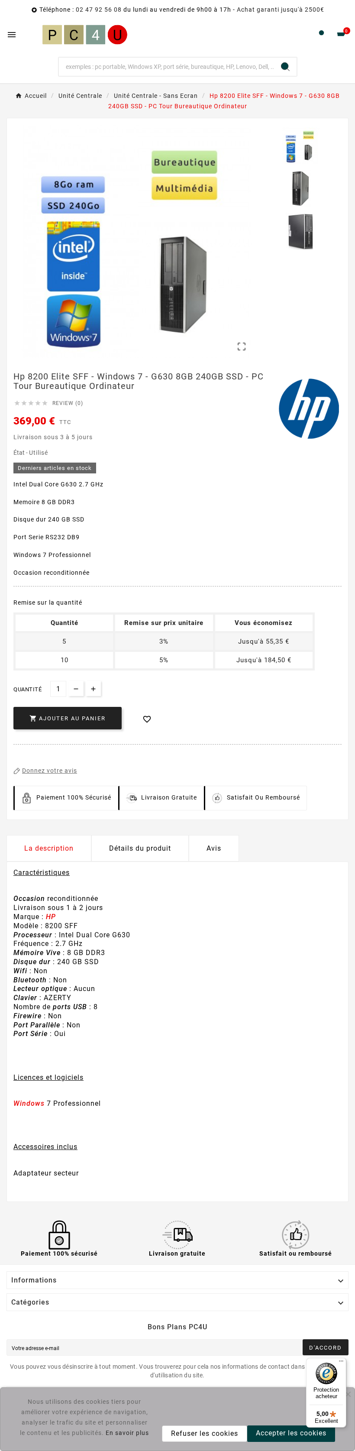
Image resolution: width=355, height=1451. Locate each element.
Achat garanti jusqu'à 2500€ (280, 9)
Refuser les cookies (204, 1433)
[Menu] (341, 1363)
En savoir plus (127, 1432)
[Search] (285, 66)
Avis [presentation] (214, 848)
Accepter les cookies (291, 1433)
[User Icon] (321, 35)
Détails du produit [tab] (140, 848)
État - (21, 452)
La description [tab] (49, 848)
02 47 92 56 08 (99, 9)
